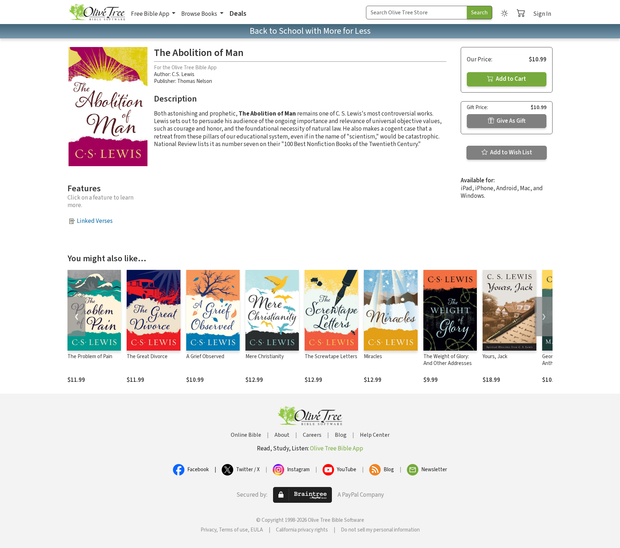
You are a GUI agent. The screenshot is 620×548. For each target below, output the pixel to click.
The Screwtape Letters (331, 356)
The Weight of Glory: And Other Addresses (447, 360)
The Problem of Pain (89, 356)
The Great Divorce (147, 356)
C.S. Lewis (183, 74)
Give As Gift (510, 121)
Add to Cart (510, 79)
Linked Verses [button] (95, 221)
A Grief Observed (205, 356)
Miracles (373, 356)
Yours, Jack (495, 356)
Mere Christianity (264, 356)
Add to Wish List (510, 152)
